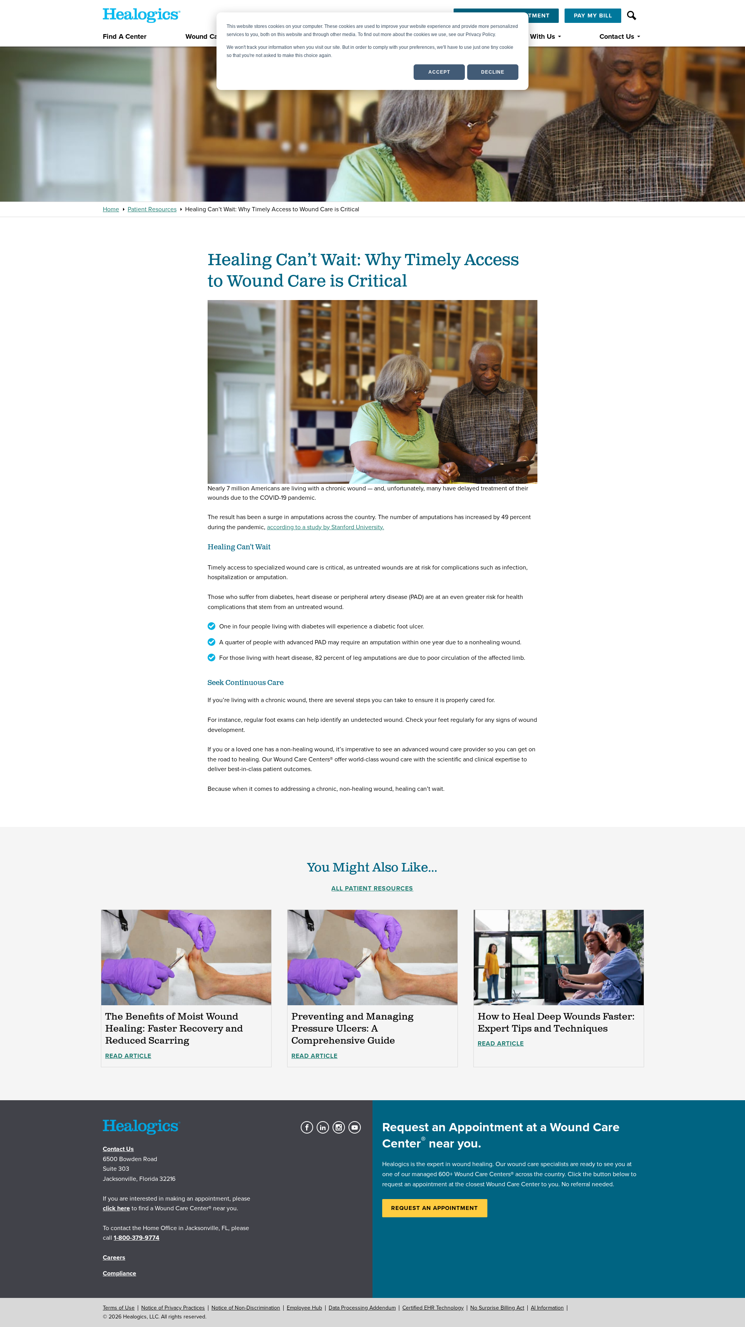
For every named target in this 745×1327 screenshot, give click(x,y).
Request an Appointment (434, 1207)
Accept (439, 72)
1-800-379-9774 (136, 1238)
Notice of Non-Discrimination (245, 1308)
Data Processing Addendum (362, 1308)
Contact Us (616, 37)
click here (116, 1208)
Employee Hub (304, 1308)
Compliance (119, 1273)
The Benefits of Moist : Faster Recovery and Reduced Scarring (174, 1029)
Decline (492, 72)
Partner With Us (530, 37)
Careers (114, 1257)
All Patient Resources (372, 888)
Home (111, 209)
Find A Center (124, 37)
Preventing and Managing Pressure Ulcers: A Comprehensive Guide (352, 1029)
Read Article (128, 1056)
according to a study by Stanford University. (325, 527)
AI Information (547, 1308)
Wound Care (204, 37)
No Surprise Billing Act (497, 1308)
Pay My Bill (593, 15)
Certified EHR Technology (433, 1308)
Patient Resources (152, 209)
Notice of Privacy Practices (173, 1308)
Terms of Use (119, 1308)
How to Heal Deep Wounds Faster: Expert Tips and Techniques (556, 1023)
